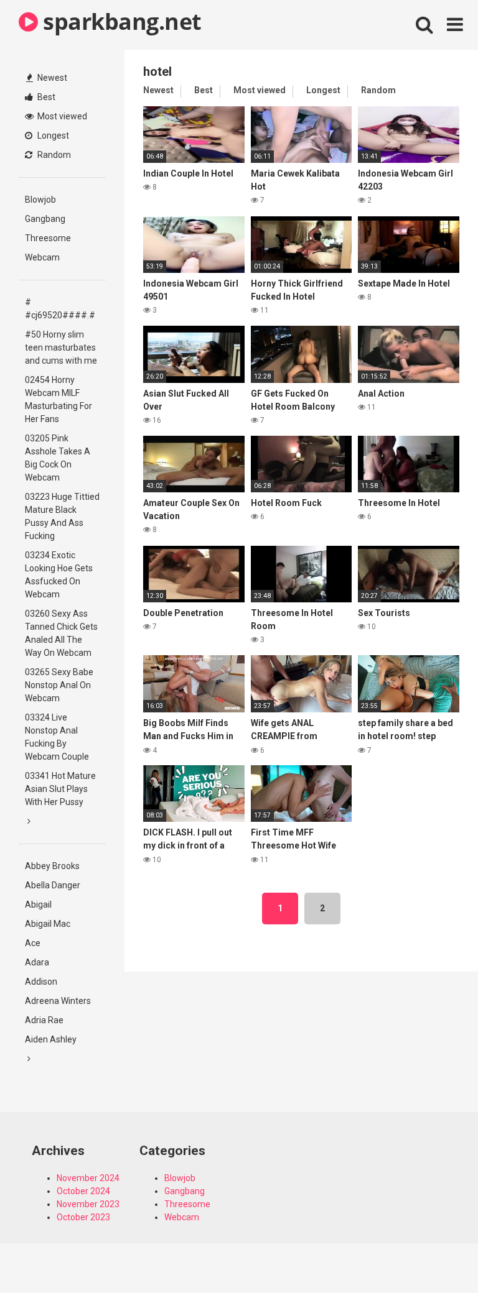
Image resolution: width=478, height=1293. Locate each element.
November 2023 (88, 1204)
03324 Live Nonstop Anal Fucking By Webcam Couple (57, 737)
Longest (52, 135)
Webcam (42, 257)
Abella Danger (52, 885)
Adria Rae (44, 1020)
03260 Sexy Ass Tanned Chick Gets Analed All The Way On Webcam (61, 633)
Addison (41, 982)
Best (45, 97)
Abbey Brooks (52, 866)
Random (53, 155)
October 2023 (83, 1217)
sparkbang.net (120, 21)
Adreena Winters (58, 1001)
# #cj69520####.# (60, 308)
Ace (32, 943)
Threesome (48, 238)
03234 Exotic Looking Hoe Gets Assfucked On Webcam (59, 574)
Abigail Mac (47, 924)
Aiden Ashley (51, 1039)
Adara (37, 962)
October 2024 (83, 1191)
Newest (51, 78)
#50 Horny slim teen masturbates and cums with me (61, 347)
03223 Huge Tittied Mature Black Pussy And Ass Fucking (62, 516)
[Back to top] (436, 1255)
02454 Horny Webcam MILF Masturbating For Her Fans (58, 399)
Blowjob (40, 200)
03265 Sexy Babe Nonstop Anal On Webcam (59, 685)
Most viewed (61, 116)
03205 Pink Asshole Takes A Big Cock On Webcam (57, 457)
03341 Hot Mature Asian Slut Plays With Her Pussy (60, 789)
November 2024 (88, 1178)
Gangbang (45, 219)
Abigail (38, 904)
